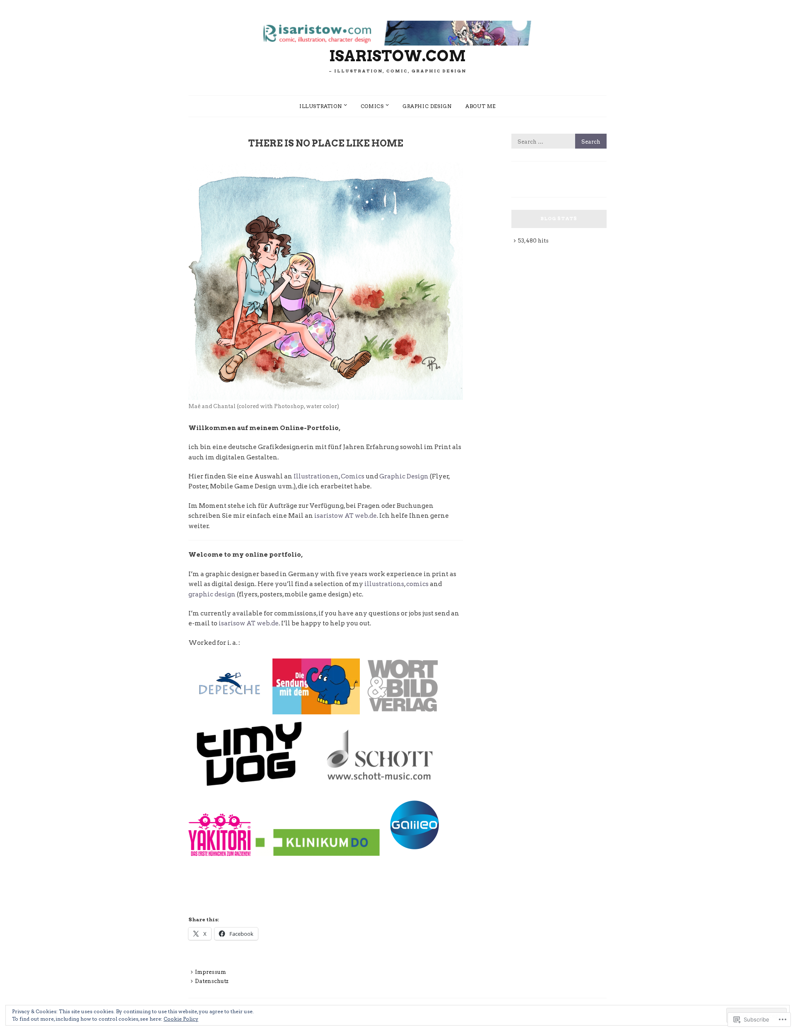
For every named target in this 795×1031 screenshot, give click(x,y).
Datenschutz (212, 981)
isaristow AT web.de (345, 515)
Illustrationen (316, 476)
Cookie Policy (181, 1019)
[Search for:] (559, 142)
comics (417, 584)
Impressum (210, 972)
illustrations (384, 584)
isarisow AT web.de (249, 623)
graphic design (426, 106)
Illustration (320, 106)
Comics (372, 106)
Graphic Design (404, 476)
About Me (480, 106)
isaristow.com (397, 56)
